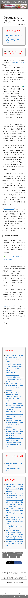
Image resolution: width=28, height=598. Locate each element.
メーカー (5, 554)
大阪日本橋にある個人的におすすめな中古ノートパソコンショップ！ (14, 543)
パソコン (21, 552)
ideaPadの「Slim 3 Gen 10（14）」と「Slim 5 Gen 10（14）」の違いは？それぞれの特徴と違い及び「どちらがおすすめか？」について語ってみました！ (14, 535)
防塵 (8, 556)
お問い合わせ (21, 593)
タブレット (19, 554)
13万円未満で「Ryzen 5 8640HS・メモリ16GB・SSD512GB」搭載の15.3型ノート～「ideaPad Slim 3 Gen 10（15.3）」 (15, 377)
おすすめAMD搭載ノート (21, 592)
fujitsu (14, 554)
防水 (4, 556)
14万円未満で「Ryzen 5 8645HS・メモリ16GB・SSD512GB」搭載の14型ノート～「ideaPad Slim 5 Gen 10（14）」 (15, 396)
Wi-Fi (19, 556)
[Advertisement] (12, 332)
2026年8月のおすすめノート (7, 592)
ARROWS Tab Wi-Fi (18, 63)
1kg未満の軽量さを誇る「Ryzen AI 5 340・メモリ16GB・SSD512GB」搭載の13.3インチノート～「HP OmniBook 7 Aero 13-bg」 (15, 442)
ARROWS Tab (13, 556)
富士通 (10, 554)
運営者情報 (7, 593)
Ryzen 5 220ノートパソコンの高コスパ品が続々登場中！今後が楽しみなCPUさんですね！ (14, 495)
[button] (25, 341)
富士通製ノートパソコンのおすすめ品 (10, 552)
